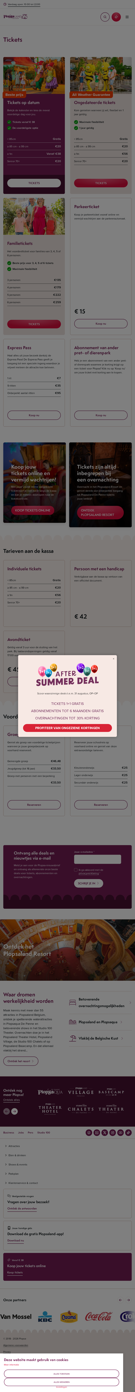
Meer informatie (11, 1364)
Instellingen (61, 1387)
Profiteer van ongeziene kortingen (67, 727)
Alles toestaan (62, 1373)
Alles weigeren (62, 1382)
